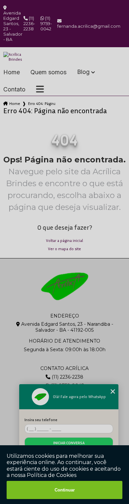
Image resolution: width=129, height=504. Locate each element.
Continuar (65, 489)
